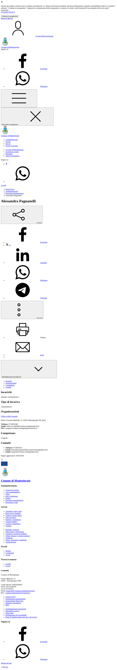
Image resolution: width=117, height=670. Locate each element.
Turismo (8, 526)
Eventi (7, 566)
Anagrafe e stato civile (13, 511)
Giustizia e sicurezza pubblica (16, 534)
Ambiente (9, 538)
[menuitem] (26, 242)
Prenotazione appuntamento (15, 599)
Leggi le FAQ (10, 597)
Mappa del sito (6, 663)
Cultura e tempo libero (13, 515)
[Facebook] (6, 164)
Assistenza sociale (12, 152)
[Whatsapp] (22, 181)
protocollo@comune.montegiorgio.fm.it (20, 591)
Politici (8, 498)
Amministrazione (11, 191)
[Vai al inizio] (2, 460)
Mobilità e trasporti (12, 530)
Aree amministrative (12, 492)
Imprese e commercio (13, 520)
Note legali (9, 613)
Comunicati (9, 553)
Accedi (3, 185)
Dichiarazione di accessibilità (15, 615)
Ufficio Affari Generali (9, 416)
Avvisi (7, 555)
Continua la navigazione (10, 16)
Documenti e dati (11, 502)
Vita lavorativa (10, 518)
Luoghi (8, 564)
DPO (7, 605)
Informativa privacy (12, 611)
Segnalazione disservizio (14, 601)
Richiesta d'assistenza (13, 603)
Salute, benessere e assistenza (16, 540)
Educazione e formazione (14, 532)
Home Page (9, 189)
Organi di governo (12, 490)
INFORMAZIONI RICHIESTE (12, 377)
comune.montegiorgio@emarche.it (17, 593)
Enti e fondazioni (11, 496)
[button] (11, 140)
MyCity (5, 667)
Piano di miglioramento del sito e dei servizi (21, 617)
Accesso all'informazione (14, 150)
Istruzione (9, 154)
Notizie (8, 551)
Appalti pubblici (11, 522)
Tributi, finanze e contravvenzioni (17, 536)
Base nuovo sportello (13, 513)
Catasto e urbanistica (12, 524)
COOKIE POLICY (8, 12)
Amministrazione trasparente (15, 609)
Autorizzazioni (10, 542)
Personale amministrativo (14, 193)
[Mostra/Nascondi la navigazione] (19, 98)
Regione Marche (7, 18)
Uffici (7, 494)
